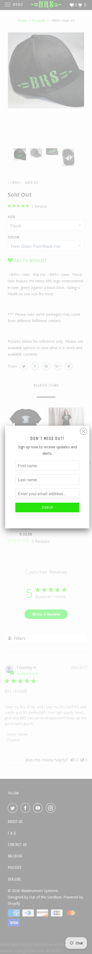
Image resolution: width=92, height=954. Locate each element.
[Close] (83, 430)
